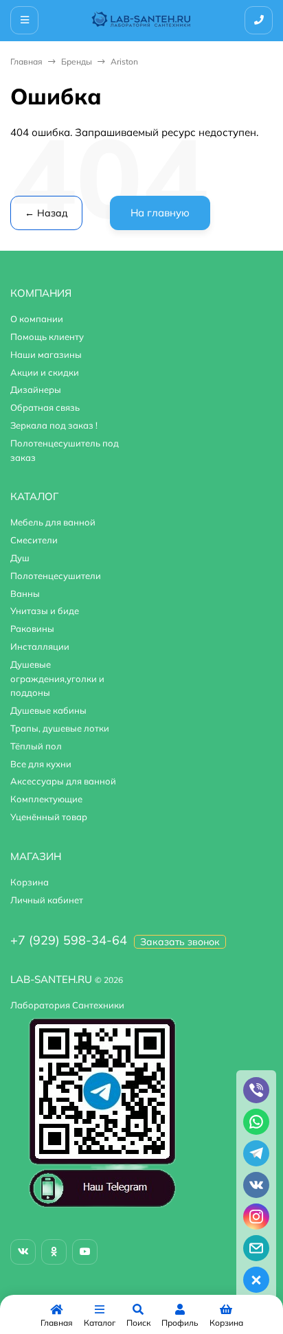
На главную (160, 212)
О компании (36, 318)
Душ (20, 557)
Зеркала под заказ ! (54, 425)
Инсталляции (39, 646)
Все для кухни (40, 763)
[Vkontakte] (23, 1252)
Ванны (25, 593)
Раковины (32, 628)
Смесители (34, 539)
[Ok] (54, 1252)
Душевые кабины (48, 710)
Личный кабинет (46, 899)
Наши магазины (46, 354)
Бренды (76, 61)
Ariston (124, 61)
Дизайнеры (35, 389)
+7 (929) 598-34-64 (68, 940)
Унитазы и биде (44, 610)
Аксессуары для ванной (63, 781)
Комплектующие (46, 798)
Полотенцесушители (55, 575)
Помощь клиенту (47, 336)
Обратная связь (45, 407)
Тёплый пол (36, 746)
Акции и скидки (44, 372)
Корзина (29, 882)
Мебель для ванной (52, 522)
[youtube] (85, 1252)
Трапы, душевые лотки (59, 728)
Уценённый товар (48, 816)
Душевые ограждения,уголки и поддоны (57, 679)
